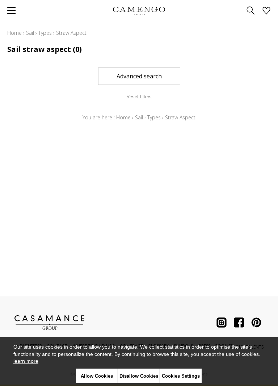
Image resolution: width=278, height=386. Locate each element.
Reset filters (139, 96)
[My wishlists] (266, 11)
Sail (30, 32)
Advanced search (139, 76)
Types (45, 32)
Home (14, 32)
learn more (25, 361)
